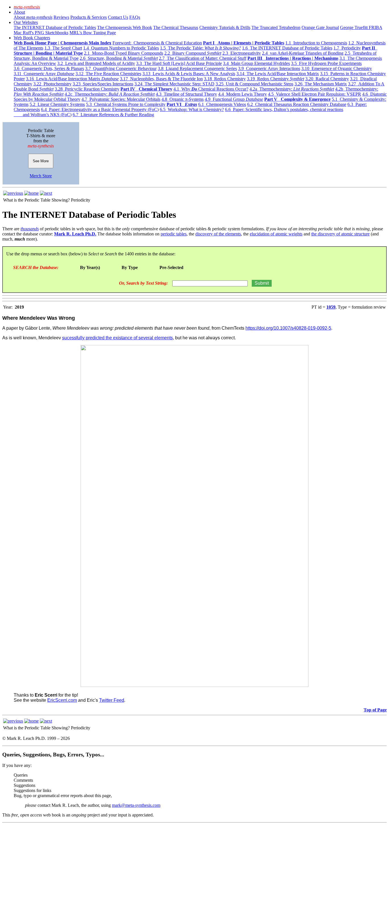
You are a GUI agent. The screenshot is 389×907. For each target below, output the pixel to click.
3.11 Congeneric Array (44, 73)
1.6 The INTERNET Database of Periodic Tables (287, 48)
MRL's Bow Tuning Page (92, 32)
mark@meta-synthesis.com (136, 805)
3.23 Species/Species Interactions (103, 83)
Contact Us (118, 17)
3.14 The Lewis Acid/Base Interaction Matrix (277, 73)
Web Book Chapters (32, 37)
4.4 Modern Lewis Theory (242, 94)
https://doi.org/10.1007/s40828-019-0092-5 (288, 328)
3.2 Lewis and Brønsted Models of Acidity (96, 63)
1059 (330, 307)
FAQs (134, 17)
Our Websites (26, 22)
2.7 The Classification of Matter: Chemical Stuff (202, 58)
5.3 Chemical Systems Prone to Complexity (125, 104)
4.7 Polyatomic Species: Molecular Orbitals (120, 99)
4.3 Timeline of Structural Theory (186, 94)
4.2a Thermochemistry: (291, 89)
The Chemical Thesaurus (175, 27)
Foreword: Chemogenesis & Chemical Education (157, 42)
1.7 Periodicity (347, 48)
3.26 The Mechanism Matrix (320, 83)
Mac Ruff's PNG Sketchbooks (41, 32)
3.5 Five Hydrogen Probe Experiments (326, 63)
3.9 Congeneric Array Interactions (269, 68)
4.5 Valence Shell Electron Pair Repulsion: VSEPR (314, 94)
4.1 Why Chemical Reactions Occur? (210, 89)
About (19, 12)
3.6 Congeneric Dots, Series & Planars (49, 68)
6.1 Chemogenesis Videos (222, 104)
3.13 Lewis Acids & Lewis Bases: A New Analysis (188, 73)
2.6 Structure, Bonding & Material (119, 58)
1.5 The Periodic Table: (200, 48)
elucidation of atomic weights (276, 233)
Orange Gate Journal (320, 27)
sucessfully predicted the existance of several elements (117, 337)
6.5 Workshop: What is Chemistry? (192, 109)
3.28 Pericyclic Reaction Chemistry (87, 89)
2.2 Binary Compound (192, 53)
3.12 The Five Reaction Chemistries (108, 73)
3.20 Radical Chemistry (327, 78)
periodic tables (174, 233)
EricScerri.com (62, 700)
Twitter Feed (111, 700)
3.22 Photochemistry (52, 83)
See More (40, 161)
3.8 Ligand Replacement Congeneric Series (197, 68)
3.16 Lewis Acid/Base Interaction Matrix (72, 78)
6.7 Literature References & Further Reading (113, 114)
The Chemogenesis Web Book (124, 27)
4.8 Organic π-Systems (182, 99)
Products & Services (88, 17)
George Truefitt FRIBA (361, 27)
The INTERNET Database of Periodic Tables (55, 27)
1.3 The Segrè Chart (63, 48)
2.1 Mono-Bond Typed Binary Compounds (123, 53)
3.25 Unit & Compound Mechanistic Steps (254, 83)
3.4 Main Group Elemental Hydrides (256, 63)
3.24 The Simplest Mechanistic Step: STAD (174, 83)
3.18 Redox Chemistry (225, 78)
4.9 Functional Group (234, 99)
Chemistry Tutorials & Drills (224, 27)
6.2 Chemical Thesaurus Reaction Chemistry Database (296, 104)
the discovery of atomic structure (340, 233)
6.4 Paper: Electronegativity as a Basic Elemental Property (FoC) (100, 109)
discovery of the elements (218, 233)
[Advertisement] (173, 865)
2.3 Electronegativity (241, 53)
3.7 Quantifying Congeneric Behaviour (121, 68)
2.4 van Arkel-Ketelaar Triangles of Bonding (302, 53)
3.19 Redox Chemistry (275, 78)
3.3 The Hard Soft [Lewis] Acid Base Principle (179, 63)
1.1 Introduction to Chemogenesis (316, 42)
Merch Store (41, 175)
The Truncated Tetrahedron (275, 27)
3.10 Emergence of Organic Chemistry (336, 68)
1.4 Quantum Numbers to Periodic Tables (121, 48)
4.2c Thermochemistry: (110, 94)
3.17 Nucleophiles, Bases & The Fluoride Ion (161, 78)
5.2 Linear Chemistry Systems (57, 104)
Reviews (61, 17)
